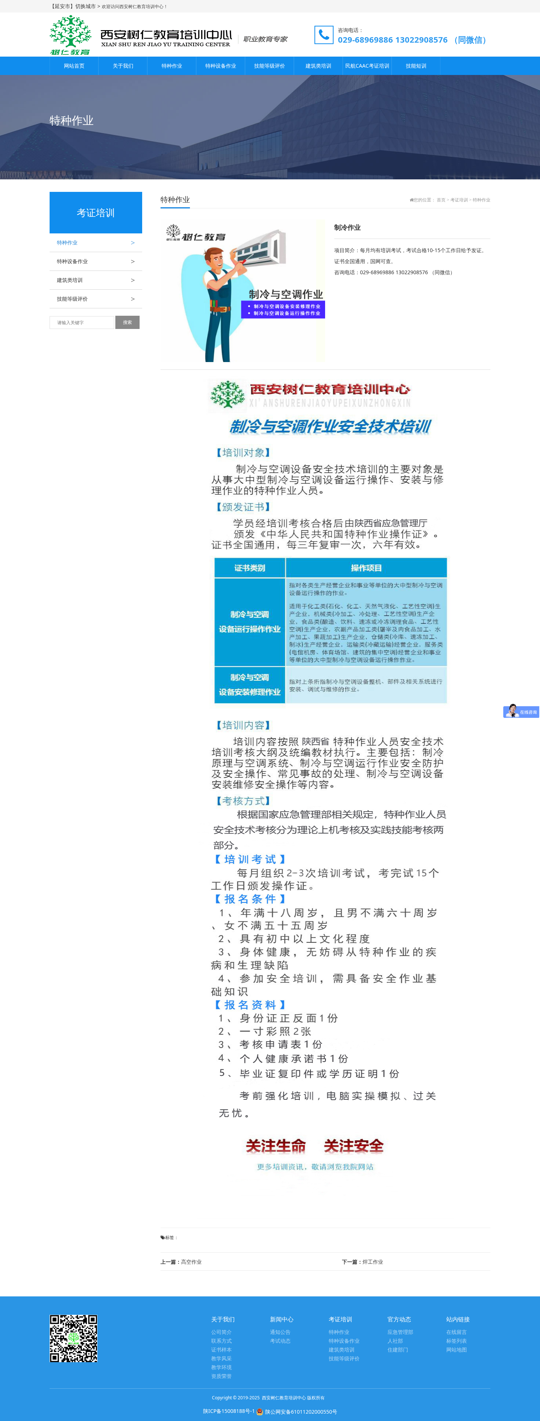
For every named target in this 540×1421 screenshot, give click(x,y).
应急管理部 (400, 1332)
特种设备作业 (220, 65)
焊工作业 (362, 1261)
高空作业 (181, 1261)
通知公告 (280, 1332)
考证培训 (459, 200)
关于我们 (123, 65)
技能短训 (416, 65)
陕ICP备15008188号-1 (229, 1410)
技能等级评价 (269, 65)
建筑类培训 (318, 65)
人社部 (395, 1341)
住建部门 (398, 1350)
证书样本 (221, 1350)
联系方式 (221, 1341)
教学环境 (221, 1367)
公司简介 (221, 1332)
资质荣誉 (221, 1376)
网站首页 (74, 65)
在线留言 (456, 1332)
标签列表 (456, 1341)
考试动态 (280, 1341)
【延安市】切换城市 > (76, 6)
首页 (441, 200)
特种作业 (172, 65)
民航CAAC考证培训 (367, 65)
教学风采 (221, 1358)
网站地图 (456, 1350)
